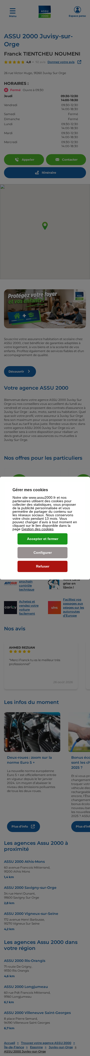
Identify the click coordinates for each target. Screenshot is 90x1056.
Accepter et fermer (42, 539)
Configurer (43, 553)
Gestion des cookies (38, 529)
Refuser (42, 566)
